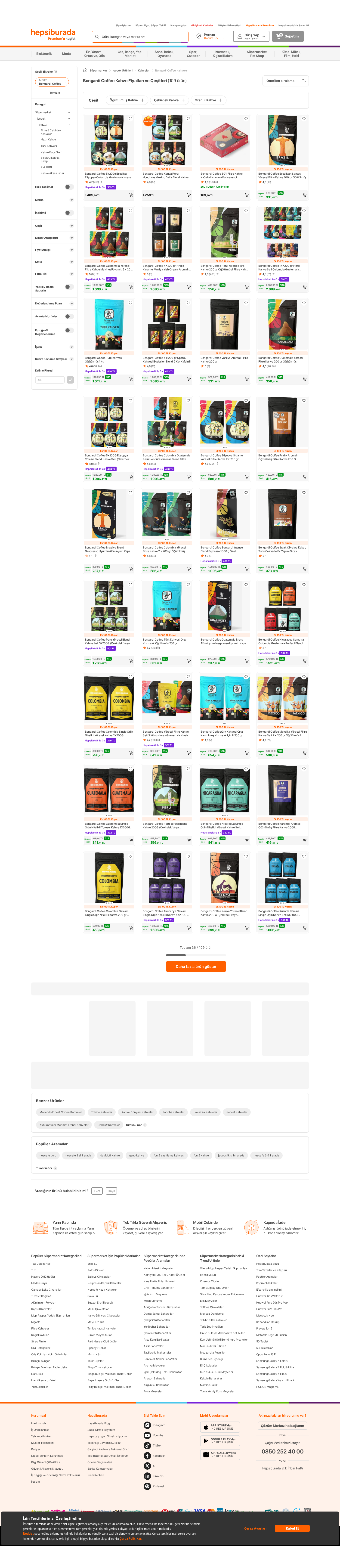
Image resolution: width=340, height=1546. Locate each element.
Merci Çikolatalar (97, 1309)
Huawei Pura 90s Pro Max (272, 1302)
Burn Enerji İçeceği (211, 1359)
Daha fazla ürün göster (196, 966)
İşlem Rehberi (95, 1475)
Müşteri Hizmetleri (229, 25)
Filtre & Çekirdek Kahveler (51, 132)
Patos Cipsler (95, 1270)
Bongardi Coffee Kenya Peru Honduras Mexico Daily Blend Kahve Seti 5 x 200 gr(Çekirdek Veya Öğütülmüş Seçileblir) (166, 175)
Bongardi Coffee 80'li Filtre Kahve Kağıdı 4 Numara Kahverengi (222, 175)
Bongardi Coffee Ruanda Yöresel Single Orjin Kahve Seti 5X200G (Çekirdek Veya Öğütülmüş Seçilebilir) (282, 913)
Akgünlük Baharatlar (156, 1385)
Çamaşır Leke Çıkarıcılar (46, 1289)
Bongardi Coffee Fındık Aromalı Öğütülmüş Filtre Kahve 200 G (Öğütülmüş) (277, 457)
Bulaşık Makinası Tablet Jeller (49, 1367)
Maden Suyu (39, 1283)
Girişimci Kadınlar (202, 25)
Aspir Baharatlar (153, 1346)
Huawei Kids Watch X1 (270, 1296)
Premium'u (57, 38)
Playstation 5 (264, 1328)
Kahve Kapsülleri (51, 152)
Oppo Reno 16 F (266, 1354)
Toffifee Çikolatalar (211, 1307)
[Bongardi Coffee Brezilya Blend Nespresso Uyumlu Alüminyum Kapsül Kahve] (109, 514)
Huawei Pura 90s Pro (269, 1309)
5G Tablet (262, 1341)
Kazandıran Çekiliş (267, 1322)
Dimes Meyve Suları (99, 1335)
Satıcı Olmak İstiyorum (101, 1429)
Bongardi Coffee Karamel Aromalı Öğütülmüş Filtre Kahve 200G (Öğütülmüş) (279, 825)
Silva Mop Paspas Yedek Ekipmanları (222, 1294)
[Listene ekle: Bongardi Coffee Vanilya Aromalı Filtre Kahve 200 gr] (246, 303)
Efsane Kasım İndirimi (269, 1289)
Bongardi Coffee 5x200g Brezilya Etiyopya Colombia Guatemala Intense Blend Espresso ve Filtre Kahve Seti (109, 175)
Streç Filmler (38, 1341)
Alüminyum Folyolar (43, 1302)
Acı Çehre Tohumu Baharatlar (162, 1307)
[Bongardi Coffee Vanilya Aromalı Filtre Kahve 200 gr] (225, 324)
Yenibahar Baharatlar (156, 1326)
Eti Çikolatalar (208, 1365)
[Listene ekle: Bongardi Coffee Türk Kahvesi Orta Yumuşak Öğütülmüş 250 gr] (188, 584)
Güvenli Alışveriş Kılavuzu (47, 1468)
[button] (109, 195)
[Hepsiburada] (53, 33)
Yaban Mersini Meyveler (158, 1268)
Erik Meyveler (208, 1300)
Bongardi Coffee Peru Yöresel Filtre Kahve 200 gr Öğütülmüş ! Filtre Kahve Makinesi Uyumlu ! (225, 267)
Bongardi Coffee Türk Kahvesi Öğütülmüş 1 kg (103, 359)
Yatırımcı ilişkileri (41, 1436)
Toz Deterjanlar (40, 1263)
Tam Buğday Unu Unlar (214, 1287)
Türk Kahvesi (49, 145)
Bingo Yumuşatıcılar (99, 1367)
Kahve (43, 125)
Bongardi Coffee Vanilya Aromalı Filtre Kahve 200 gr (224, 359)
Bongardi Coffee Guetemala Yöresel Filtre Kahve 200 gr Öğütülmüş (280, 359)
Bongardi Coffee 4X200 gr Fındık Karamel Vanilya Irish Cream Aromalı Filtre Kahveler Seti (166, 267)
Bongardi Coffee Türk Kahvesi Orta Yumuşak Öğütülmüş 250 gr (164, 641)
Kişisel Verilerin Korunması (47, 1455)
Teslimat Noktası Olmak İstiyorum (107, 1455)
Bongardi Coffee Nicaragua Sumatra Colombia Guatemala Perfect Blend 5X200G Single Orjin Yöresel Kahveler (281, 641)
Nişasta (35, 1322)
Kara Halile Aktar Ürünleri (159, 1281)
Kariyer (35, 1449)
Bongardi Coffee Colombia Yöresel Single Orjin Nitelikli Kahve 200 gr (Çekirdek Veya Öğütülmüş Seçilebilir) (109, 913)
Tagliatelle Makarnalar (157, 1352)
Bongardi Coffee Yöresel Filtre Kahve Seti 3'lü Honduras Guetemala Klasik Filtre (166, 733)
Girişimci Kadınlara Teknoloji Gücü (108, 1449)
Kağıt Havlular (40, 1335)
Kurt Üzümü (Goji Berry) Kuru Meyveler (224, 1339)
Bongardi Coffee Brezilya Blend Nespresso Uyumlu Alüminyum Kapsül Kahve (108, 549)
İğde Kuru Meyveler (156, 1294)
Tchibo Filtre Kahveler (213, 1320)
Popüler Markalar (266, 1283)
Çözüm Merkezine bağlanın (282, 1426)
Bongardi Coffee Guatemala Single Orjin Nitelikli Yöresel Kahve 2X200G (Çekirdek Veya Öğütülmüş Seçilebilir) (109, 825)
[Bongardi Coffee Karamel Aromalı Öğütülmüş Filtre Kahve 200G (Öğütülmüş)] (282, 790)
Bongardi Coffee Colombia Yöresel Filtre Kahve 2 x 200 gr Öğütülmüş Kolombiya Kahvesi (164, 549)
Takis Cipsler (95, 1361)
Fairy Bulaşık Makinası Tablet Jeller (109, 1386)
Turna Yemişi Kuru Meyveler (217, 1391)
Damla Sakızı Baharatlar (158, 1313)
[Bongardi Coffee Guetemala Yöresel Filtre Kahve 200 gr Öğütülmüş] (282, 324)
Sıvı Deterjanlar (40, 1348)
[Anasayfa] (85, 70)
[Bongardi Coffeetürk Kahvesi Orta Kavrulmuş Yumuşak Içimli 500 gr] (225, 698)
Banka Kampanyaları (100, 1468)
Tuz (33, 1270)
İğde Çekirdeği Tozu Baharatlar (163, 1372)
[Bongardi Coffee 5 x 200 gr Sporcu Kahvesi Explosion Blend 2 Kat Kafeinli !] (167, 324)
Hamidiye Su (208, 1274)
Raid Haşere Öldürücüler (102, 1341)
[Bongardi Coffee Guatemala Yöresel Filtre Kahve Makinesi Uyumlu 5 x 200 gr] (109, 232)
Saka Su (92, 1296)
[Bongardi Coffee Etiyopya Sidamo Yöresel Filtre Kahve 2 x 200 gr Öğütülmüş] (225, 422)
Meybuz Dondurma (212, 1313)
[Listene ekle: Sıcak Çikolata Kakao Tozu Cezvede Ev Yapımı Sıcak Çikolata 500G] (304, 492)
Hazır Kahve (48, 139)
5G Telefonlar (264, 1348)
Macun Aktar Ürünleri (213, 1346)
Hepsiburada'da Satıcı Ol (293, 25)
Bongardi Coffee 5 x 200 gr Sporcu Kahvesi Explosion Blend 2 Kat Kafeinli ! (167, 359)
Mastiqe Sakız (209, 1385)
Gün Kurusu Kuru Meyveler (216, 1372)
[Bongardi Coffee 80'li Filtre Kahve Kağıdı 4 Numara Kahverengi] (225, 140)
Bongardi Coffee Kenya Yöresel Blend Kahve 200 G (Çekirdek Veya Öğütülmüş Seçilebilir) (224, 913)
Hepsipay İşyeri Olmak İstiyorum (107, 1436)
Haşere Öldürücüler (43, 1276)
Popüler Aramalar (266, 1276)
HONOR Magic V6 (267, 1386)
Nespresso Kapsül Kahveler (104, 1283)
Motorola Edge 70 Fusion (271, 1335)
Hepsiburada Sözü (267, 1263)
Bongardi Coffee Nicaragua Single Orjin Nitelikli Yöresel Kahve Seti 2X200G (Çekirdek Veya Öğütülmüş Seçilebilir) (223, 825)
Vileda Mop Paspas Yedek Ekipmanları (223, 1268)
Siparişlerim (123, 25)
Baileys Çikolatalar (98, 1276)
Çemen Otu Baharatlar (157, 1333)
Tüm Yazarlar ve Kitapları (271, 1270)
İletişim (35, 1481)
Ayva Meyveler (153, 1391)
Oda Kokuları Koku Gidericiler (49, 1354)
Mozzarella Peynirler (213, 1352)
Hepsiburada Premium (260, 25)
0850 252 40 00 (283, 1451)
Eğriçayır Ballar (96, 1348)
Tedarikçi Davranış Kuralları (104, 1442)
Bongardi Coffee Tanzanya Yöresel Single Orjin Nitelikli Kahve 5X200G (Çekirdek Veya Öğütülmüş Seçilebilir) (167, 913)
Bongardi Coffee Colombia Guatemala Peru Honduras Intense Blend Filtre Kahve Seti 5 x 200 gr (166, 457)
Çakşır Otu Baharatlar (157, 1320)
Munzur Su (94, 1354)
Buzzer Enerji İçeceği (100, 1302)
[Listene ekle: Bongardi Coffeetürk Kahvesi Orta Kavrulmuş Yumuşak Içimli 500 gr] (246, 676)
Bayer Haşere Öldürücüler (103, 1380)
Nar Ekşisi (37, 1374)
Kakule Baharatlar (211, 1378)
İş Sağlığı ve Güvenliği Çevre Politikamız (55, 1475)
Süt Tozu (46, 166)
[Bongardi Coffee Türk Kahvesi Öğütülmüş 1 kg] (109, 324)
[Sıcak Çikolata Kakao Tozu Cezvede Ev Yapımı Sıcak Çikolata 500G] (282, 514)
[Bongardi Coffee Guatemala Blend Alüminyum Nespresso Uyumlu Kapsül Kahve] (225, 606)
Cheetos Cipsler (210, 1281)
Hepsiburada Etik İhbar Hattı (282, 1468)
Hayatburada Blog (98, 1423)
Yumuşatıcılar (39, 1386)
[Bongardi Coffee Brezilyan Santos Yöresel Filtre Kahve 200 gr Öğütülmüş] (282, 140)
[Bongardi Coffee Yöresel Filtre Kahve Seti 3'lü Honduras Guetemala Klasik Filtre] (167, 698)
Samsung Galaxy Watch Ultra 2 (275, 1380)
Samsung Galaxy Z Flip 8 (271, 1374)
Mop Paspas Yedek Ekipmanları (50, 1315)
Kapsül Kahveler (41, 1309)
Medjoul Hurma (153, 1300)
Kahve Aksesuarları (53, 173)
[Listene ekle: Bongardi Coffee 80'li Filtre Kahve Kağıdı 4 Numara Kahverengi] (246, 118)
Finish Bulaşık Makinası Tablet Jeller (222, 1333)
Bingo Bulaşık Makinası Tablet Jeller (109, 1374)
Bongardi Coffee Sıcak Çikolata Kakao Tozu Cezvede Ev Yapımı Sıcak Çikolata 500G (282, 549)
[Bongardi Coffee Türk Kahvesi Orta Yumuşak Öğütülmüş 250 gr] (167, 606)
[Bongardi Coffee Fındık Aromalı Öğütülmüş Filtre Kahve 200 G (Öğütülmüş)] (282, 422)
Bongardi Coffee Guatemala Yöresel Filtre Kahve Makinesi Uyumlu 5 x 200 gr (108, 267)
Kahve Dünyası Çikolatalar (103, 1315)
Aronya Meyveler (154, 1365)
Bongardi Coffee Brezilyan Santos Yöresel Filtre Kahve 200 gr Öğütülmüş (282, 175)
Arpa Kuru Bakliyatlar (157, 1339)
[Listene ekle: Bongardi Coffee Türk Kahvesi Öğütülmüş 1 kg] (130, 303)
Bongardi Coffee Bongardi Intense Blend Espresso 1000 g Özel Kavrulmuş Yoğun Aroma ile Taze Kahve (222, 549)
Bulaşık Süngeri (40, 1361)
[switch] (69, 187)
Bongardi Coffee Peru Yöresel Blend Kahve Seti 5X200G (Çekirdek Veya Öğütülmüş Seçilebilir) (107, 641)
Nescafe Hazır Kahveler (102, 1289)
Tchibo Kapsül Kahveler (101, 1328)
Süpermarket (43, 112)
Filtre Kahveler (40, 1328)
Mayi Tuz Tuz (95, 1322)
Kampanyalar (178, 25)
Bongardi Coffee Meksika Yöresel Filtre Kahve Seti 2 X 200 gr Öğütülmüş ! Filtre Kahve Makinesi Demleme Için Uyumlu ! (282, 733)
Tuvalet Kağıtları (41, 1296)
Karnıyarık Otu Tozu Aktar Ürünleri (164, 1274)
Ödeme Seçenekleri (99, 1462)
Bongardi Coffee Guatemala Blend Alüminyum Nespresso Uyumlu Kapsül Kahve (224, 641)
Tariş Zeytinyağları (211, 1326)
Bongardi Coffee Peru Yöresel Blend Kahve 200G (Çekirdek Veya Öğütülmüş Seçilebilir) (165, 825)
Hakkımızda (38, 1423)
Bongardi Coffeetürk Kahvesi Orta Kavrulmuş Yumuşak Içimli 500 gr (222, 733)
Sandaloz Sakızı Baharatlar (160, 1359)
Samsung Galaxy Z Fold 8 (271, 1361)
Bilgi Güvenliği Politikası (45, 1462)
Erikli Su (92, 1263)
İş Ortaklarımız (40, 1429)
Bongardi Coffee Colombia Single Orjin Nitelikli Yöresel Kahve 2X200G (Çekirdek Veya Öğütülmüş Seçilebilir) (109, 733)
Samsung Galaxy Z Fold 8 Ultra (275, 1367)
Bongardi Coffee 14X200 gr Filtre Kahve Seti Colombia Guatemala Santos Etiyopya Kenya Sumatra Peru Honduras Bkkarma (281, 267)
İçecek (41, 118)
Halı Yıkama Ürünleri (43, 1380)
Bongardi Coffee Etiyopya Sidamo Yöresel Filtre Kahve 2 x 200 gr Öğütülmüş (222, 457)
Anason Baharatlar (155, 1378)
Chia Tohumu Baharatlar (158, 1287)
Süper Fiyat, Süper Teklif (150, 25)
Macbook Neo (265, 1315)
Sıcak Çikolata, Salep (50, 159)
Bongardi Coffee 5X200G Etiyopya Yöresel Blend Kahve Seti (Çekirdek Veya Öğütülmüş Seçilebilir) (107, 457)
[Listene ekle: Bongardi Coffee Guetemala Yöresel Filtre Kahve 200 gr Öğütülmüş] (304, 303)
